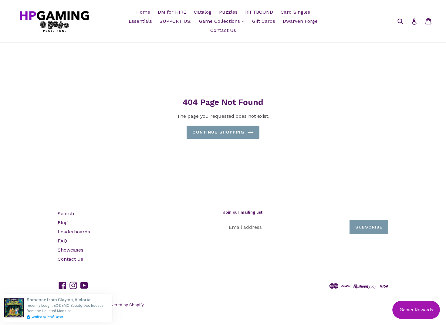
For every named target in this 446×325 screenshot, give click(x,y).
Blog (63, 222)
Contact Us (223, 30)
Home (143, 12)
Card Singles (295, 12)
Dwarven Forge (300, 21)
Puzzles (228, 12)
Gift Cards (263, 21)
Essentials (140, 21)
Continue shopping (218, 132)
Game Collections (220, 21)
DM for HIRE (172, 12)
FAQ (62, 241)
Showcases (70, 250)
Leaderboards (74, 232)
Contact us (70, 259)
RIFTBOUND (259, 12)
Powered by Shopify (124, 305)
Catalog (202, 12)
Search (66, 213)
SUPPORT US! (175, 21)
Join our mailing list (242, 212)
